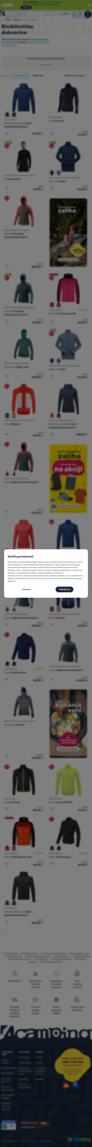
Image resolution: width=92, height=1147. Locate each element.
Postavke (26, 589)
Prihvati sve (64, 589)
